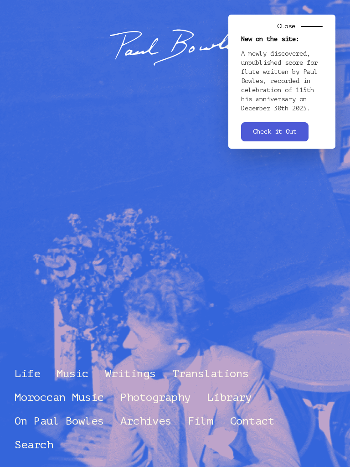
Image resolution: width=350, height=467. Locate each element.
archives (145, 421)
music (72, 374)
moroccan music (59, 397)
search (34, 445)
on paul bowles (59, 421)
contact (252, 421)
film (200, 421)
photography (155, 397)
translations (210, 374)
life (27, 374)
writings (130, 374)
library (229, 397)
